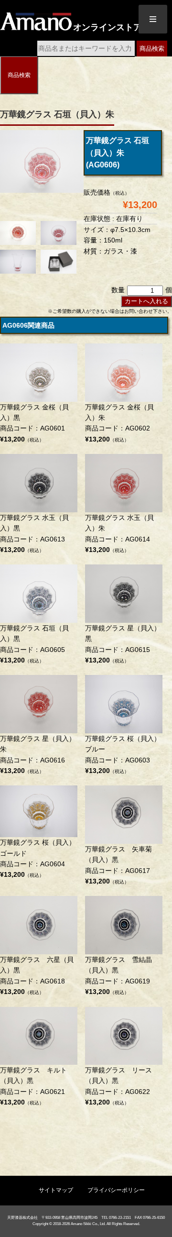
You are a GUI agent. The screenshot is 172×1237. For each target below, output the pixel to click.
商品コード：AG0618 (37, 975)
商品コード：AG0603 (123, 754)
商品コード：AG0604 (37, 858)
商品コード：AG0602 (119, 423)
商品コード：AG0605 (34, 644)
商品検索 (152, 48)
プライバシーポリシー (116, 1190)
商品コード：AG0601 (34, 423)
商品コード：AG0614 (119, 533)
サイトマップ (56, 1190)
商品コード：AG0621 (33, 1086)
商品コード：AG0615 (123, 644)
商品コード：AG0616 (37, 754)
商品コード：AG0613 (34, 533)
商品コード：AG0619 (118, 975)
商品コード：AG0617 (118, 865)
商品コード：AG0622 (118, 1086)
